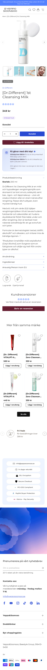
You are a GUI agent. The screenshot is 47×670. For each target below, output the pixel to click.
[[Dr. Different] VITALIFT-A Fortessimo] (12, 342)
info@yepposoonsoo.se (14, 596)
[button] (37, 9)
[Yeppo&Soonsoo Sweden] (23, 531)
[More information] (35, 151)
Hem (4, 16)
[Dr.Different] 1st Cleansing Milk (18, 16)
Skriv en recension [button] (23, 308)
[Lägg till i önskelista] (19, 336)
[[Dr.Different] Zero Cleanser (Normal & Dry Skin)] (34, 342)
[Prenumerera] (41, 568)
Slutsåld (32, 134)
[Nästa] (44, 42)
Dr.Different (7, 88)
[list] (23, 42)
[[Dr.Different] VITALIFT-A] (12, 381)
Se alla (23, 414)
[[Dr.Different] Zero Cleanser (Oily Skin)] (34, 381)
